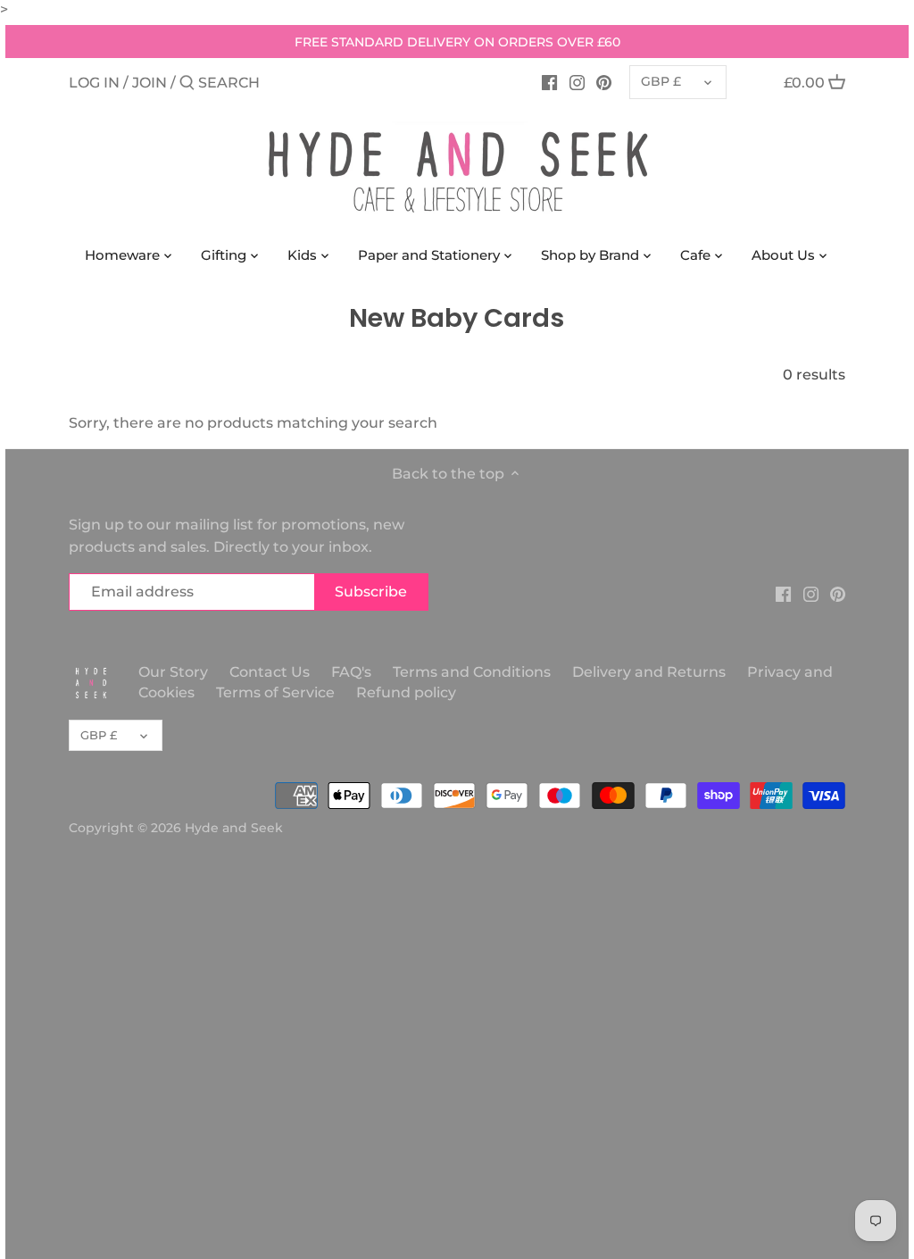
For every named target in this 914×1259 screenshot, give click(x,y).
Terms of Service (275, 692)
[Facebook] (549, 82)
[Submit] (187, 84)
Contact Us (269, 671)
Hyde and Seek (234, 828)
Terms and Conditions (473, 671)
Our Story (173, 671)
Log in (94, 82)
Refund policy (406, 692)
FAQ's (351, 671)
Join (149, 82)
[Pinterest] (603, 82)
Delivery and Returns (650, 671)
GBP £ (661, 81)
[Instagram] (577, 82)
